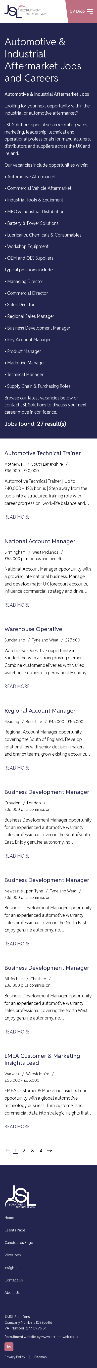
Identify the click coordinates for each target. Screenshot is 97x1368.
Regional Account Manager (40, 710)
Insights (10, 1267)
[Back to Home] (25, 11)
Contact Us (13, 1280)
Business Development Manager (46, 792)
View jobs (12, 1255)
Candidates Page (18, 1242)
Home (9, 1217)
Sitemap (40, 1357)
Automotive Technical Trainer (42, 453)
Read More (17, 517)
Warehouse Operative (33, 629)
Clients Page (14, 1230)
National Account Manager (39, 541)
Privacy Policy (14, 1357)
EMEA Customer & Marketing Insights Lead (42, 1059)
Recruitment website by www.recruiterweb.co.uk (41, 1336)
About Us (12, 1292)
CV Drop (77, 11)
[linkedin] (8, 1346)
